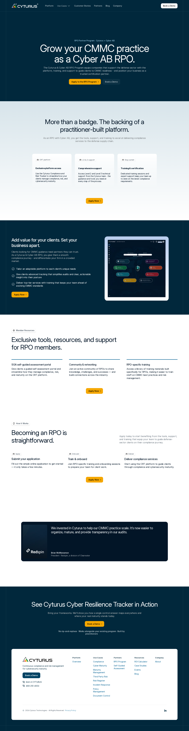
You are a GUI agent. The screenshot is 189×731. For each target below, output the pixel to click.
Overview (76, 661)
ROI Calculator (140, 661)
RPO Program (120, 661)
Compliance (98, 661)
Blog (136, 674)
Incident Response (101, 685)
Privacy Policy (70, 710)
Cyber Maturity (100, 665)
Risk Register (99, 680)
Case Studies (140, 665)
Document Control (101, 696)
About (158, 661)
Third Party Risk (100, 676)
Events (137, 670)
